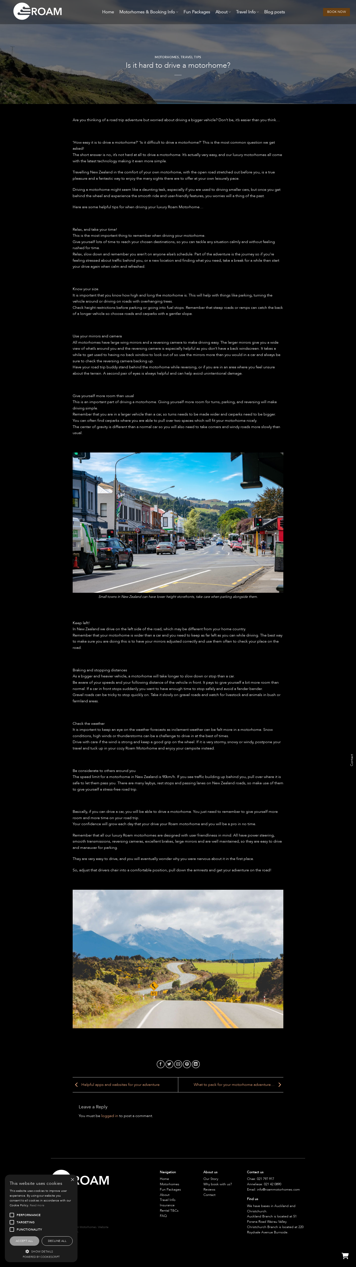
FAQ (163, 1216)
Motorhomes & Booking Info (147, 12)
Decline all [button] (57, 1241)
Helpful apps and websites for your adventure (120, 1084)
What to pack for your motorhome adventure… (235, 1084)
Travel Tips (191, 57)
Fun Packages (197, 12)
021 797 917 (265, 1179)
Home (108, 12)
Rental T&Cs (169, 1210)
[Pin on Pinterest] (187, 1064)
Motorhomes (167, 57)
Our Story (210, 1179)
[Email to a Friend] (178, 1064)
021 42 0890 (272, 1184)
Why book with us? (217, 1184)
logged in (109, 1116)
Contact (209, 1195)
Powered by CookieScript (41, 1257)
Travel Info (246, 12)
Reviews (209, 1189)
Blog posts (274, 12)
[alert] (41, 1218)
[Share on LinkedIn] (196, 1064)
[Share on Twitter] (169, 1064)
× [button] (72, 1180)
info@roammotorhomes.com (278, 1189)
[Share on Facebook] (161, 1064)
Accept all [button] (24, 1241)
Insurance (167, 1205)
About (222, 12)
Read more (37, 1205)
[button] (41, 1251)
